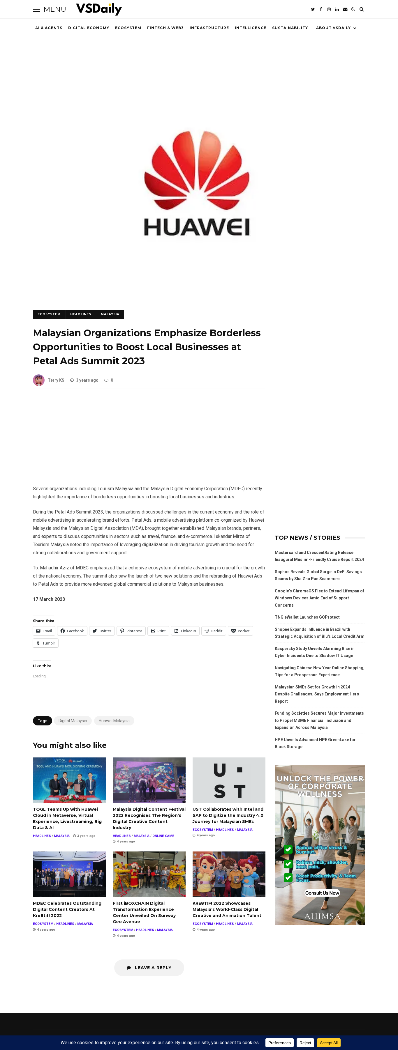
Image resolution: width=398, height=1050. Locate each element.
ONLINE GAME (163, 836)
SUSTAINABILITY (290, 28)
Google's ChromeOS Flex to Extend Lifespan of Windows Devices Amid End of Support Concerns (319, 598)
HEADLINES (80, 314)
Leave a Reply (152, 967)
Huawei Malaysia (114, 720)
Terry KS (56, 380)
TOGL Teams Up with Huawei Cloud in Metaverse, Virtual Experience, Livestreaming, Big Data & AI (69, 780)
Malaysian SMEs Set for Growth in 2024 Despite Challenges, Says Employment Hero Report (317, 694)
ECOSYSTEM (128, 28)
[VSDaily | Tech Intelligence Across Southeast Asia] (99, 10)
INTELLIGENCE (250, 28)
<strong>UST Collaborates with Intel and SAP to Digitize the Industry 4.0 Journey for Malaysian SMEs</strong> (229, 780)
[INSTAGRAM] (328, 9)
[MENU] (36, 9)
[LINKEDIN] (337, 9)
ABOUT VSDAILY (333, 28)
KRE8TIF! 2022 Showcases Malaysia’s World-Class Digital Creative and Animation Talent (229, 874)
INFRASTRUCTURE (209, 28)
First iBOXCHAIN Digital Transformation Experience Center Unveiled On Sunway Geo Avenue (149, 874)
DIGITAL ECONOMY (88, 28)
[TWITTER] (312, 9)
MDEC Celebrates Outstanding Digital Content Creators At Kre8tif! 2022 (69, 874)
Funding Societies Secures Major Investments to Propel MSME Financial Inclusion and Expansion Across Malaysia (319, 720)
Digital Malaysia (73, 720)
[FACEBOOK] (320, 9)
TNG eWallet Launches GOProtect (307, 617)
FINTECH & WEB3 (165, 28)
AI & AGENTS (48, 28)
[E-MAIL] (345, 9)
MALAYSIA (110, 314)
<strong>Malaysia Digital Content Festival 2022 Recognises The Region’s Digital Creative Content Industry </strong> (149, 780)
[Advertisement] (149, 441)
